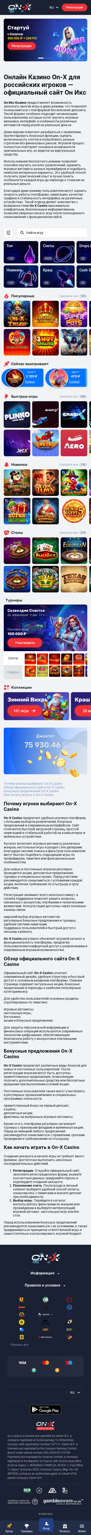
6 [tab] (52, 58)
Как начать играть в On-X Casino (29, 795)
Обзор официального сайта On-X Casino (34, 787)
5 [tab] (50, 58)
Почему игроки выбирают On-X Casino (33, 783)
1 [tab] (41, 58)
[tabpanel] (45, 40)
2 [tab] (45, 58)
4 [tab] (48, 58)
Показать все (19, 1344)
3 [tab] (46, 58)
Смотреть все (72, 296)
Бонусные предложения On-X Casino (31, 791)
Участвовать (25, 643)
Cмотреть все (72, 396)
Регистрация (74, 7)
